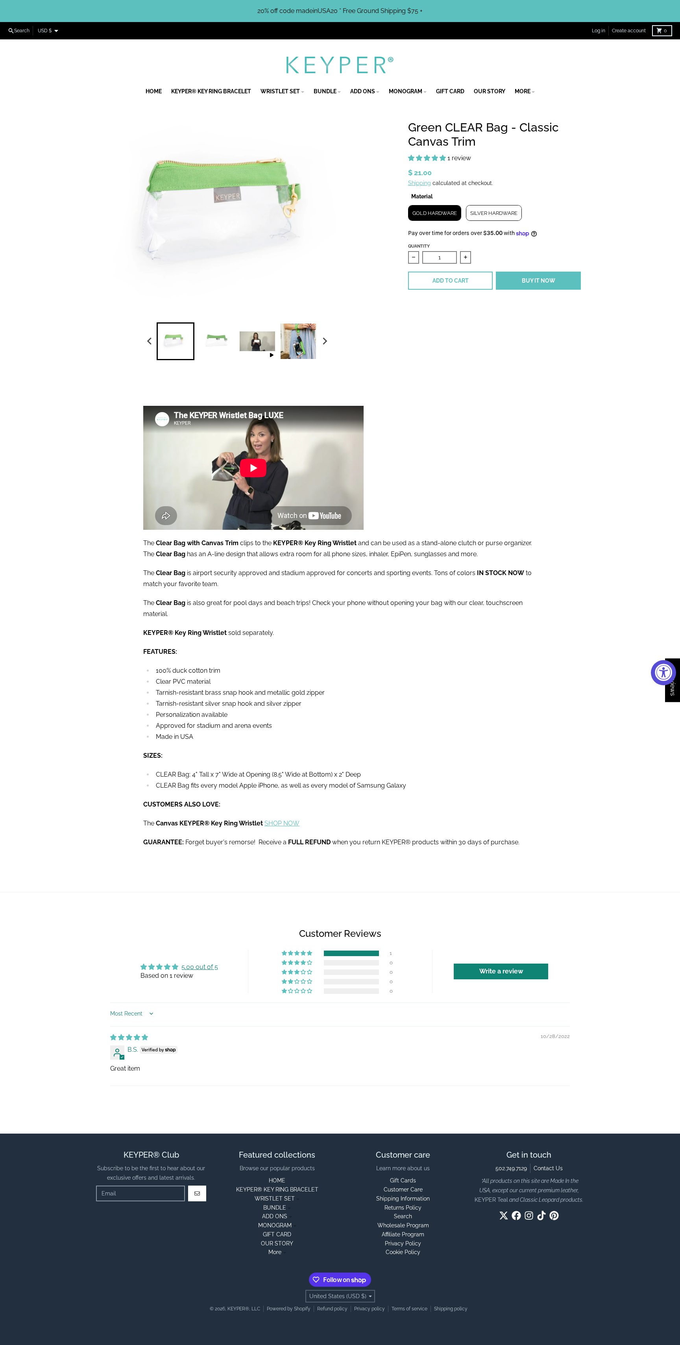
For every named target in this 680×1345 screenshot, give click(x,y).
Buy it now (538, 281)
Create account (629, 30)
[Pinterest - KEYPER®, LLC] (554, 1215)
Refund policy (332, 1309)
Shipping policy (451, 1309)
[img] (129, 1037)
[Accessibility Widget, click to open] (663, 672)
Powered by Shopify (288, 1309)
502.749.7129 (511, 1168)
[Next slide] (324, 341)
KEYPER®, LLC (243, 1309)
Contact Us (548, 1168)
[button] (427, 158)
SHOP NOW (281, 823)
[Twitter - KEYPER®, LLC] (503, 1215)
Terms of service (409, 1309)
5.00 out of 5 (199, 967)
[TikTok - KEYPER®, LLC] (541, 1215)
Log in (598, 30)
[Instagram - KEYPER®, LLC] (529, 1215)
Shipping (419, 183)
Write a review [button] (501, 971)
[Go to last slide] (149, 341)
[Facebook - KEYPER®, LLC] (516, 1215)
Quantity (419, 246)
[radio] (434, 213)
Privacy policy (369, 1309)
